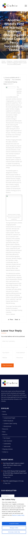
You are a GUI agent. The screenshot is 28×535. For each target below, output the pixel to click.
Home (4, 411)
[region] (14, 516)
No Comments (16, 79)
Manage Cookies (14, 527)
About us (4, 434)
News (3, 432)
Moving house (7, 426)
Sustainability (7, 443)
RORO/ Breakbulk (8, 421)
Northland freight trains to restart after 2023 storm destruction (13, 464)
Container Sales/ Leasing (10, 423)
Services (4, 414)
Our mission (7, 438)
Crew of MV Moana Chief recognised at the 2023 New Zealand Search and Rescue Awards (14, 473)
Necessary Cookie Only (14, 532)
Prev (11, 319)
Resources (5, 429)
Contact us (5, 452)
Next (16, 319)
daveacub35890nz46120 (12, 77)
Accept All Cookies (14, 523)
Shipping (7, 79)
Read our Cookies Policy (18, 515)
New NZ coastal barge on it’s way (13, 481)
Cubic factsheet (8, 441)
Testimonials (7, 446)
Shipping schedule (7, 449)
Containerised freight (9, 418)
